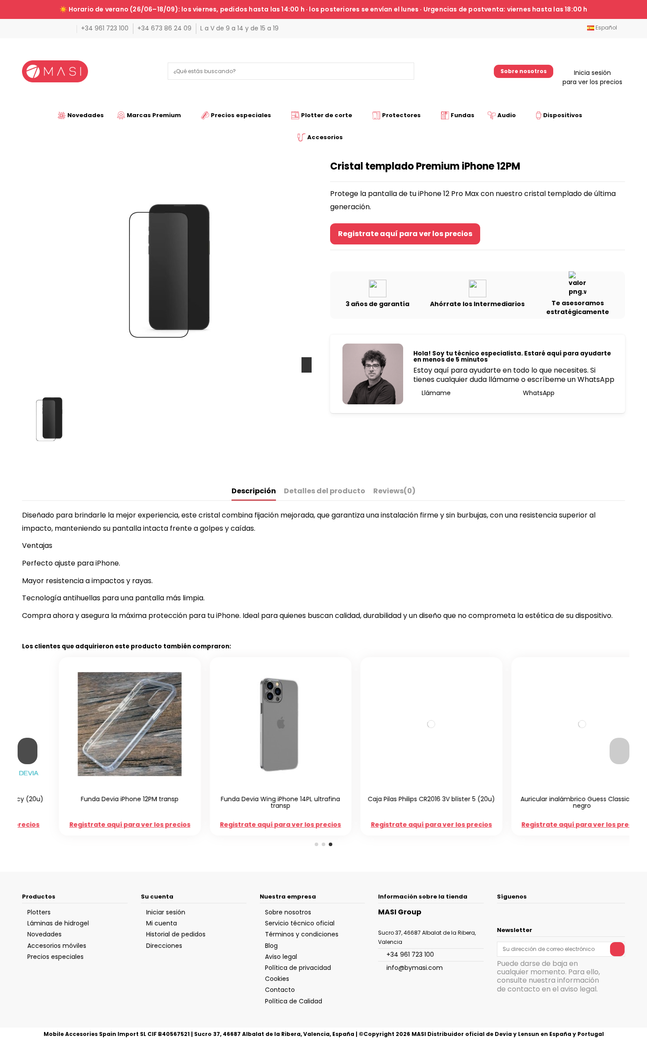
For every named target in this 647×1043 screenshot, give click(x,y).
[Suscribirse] (617, 949)
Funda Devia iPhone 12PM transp (97, 799)
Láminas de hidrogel (58, 923)
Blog (271, 945)
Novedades (44, 934)
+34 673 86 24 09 (165, 28)
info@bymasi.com (414, 967)
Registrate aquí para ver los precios (405, 234)
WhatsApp (538, 392)
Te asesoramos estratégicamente (577, 307)
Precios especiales (55, 956)
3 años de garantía (377, 304)
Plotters (39, 912)
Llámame (435, 392)
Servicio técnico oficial (300, 923)
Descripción (254, 491)
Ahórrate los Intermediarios (477, 304)
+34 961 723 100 (105, 28)
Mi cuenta (161, 923)
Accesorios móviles (56, 945)
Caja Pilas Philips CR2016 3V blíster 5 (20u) (399, 799)
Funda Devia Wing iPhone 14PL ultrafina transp (248, 802)
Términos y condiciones (301, 934)
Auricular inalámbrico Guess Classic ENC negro (549, 802)
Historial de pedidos (176, 934)
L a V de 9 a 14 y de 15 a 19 (239, 28)
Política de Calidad (293, 1001)
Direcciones (164, 945)
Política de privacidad (298, 967)
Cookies (277, 978)
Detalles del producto (324, 491)
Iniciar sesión (165, 912)
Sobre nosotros (523, 71)
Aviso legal (281, 956)
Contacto (280, 989)
